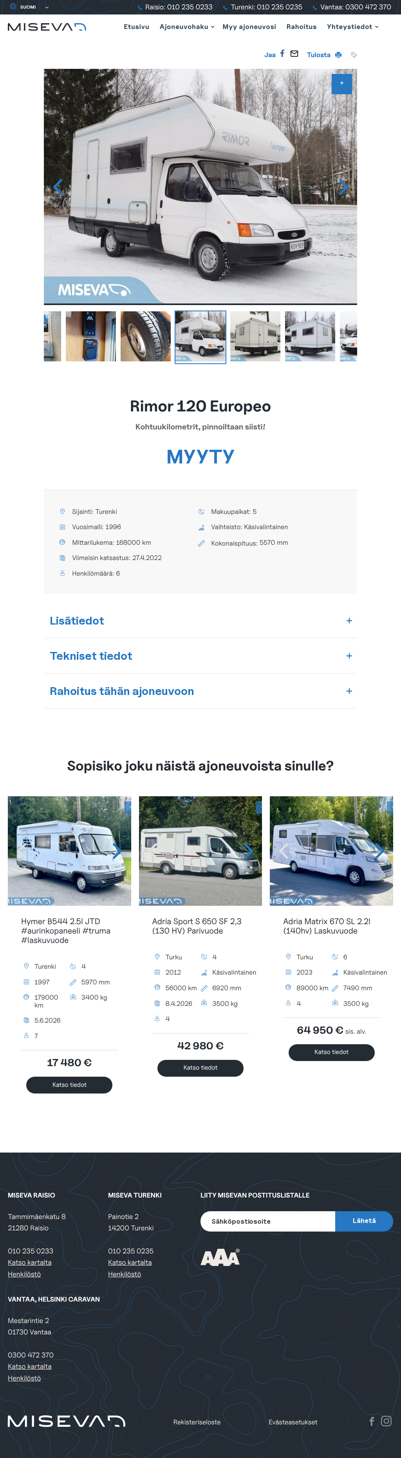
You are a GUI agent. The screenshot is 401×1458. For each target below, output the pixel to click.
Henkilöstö (24, 1274)
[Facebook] (282, 53)
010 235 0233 (30, 1251)
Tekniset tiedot (91, 656)
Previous (57, 187)
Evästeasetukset (293, 1422)
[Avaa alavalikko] (212, 26)
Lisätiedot (77, 620)
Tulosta (319, 55)
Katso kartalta (30, 1263)
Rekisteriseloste (197, 1422)
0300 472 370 (31, 1355)
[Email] (294, 53)
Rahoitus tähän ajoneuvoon (122, 691)
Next (343, 187)
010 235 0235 (131, 1251)
